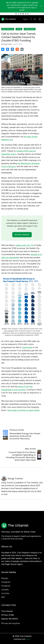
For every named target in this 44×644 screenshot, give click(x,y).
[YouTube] (25, 14)
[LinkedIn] (23, 14)
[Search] (31, 19)
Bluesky (4, 578)
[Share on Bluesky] (2, 49)
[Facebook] (21, 14)
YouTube (5, 593)
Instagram (5, 582)
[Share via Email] (22, 49)
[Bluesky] (16, 14)
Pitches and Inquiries (10, 623)
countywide (27, 347)
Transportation (30, 29)
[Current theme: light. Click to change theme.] (35, 19)
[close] (41, 6)
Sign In (25, 19)
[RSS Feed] (28, 14)
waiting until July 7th (24, 245)
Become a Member (22, 235)
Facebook (5, 586)
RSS (3, 597)
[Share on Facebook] (7, 49)
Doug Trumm (7, 44)
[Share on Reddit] (17, 49)
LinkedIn (5, 589)
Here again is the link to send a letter (23, 410)
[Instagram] (18, 14)
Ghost (28, 639)
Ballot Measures (7, 29)
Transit (19, 29)
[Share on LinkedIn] (12, 49)
